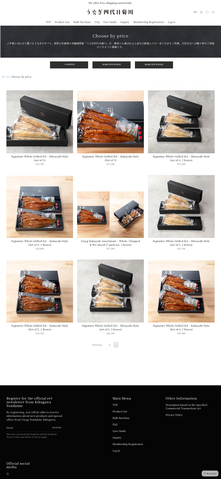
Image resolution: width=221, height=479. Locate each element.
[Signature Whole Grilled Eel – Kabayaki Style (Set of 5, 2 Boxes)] (39, 289)
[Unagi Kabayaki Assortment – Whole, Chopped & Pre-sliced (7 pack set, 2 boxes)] (110, 204)
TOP (115, 404)
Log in (116, 450)
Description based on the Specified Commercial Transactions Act (186, 406)
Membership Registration (128, 444)
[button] (207, 12)
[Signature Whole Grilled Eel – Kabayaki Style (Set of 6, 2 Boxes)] (181, 289)
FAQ (115, 424)
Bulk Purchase (121, 418)
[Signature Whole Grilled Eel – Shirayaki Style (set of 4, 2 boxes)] (181, 119)
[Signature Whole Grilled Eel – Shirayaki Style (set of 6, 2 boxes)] (110, 289)
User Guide (119, 431)
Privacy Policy (13, 437)
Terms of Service (33, 437)
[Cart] (213, 12)
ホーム (5, 76)
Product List (120, 411)
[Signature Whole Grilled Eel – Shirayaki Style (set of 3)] (39, 119)
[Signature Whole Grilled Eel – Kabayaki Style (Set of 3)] (110, 119)
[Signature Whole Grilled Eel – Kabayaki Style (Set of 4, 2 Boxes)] (39, 204)
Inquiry (117, 437)
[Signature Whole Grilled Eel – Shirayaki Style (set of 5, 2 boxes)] (181, 204)
